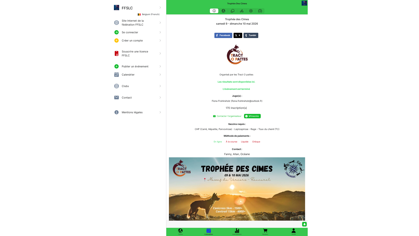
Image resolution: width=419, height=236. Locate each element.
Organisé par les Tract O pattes (236, 74)
